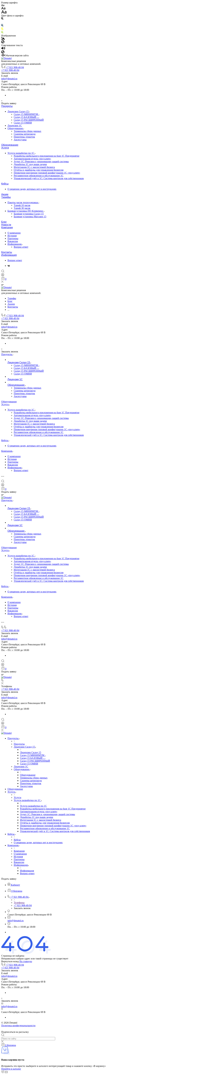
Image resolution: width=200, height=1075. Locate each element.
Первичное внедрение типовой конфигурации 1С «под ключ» (47, 172)
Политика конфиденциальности (18, 1025)
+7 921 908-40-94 (15, 67)
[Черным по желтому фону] (2, 29)
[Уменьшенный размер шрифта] (2, 5)
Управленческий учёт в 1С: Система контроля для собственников (49, 178)
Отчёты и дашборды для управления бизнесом (38, 170)
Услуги (5, 147)
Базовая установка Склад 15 (29, 213)
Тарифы (6, 197)
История (12, 235)
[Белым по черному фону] (2, 22)
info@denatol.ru (9, 78)
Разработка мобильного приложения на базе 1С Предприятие (46, 156)
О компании (14, 232)
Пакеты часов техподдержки (23, 202)
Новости (6, 224)
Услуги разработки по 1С (21, 153)
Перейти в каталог (11, 1068)
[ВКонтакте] (9, 265)
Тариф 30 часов (22, 208)
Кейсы (5, 183)
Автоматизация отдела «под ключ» (32, 158)
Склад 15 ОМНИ (23, 122)
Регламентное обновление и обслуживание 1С (38, 175)
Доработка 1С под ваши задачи (30, 164)
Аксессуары (20, 139)
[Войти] (2, 275)
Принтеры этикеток (24, 136)
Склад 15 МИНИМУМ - (26, 114)
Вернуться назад (10, 961)
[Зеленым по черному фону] (2, 32)
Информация (15, 244)
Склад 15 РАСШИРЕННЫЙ (29, 120)
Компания (7, 227)
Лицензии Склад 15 (18, 111)
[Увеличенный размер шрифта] (4, 12)
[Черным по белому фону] (2, 19)
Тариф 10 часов (22, 205)
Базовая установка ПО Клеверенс (26, 211)
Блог (4, 222)
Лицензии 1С (15, 125)
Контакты (6, 252)
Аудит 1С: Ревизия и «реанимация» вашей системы (41, 161)
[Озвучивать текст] (3, 49)
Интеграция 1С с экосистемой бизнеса (34, 167)
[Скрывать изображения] (2, 42)
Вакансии (13, 241)
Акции (4, 194)
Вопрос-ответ (21, 247)
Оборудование (16, 128)
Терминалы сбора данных (27, 131)
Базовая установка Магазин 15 (30, 216)
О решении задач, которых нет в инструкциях (32, 189)
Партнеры (13, 238)
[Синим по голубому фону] (2, 26)
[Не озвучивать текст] (2, 52)
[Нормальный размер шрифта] (3, 8)
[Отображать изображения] (3, 38)
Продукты (7, 106)
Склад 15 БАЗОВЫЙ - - (26, 117)
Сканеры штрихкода (24, 134)
